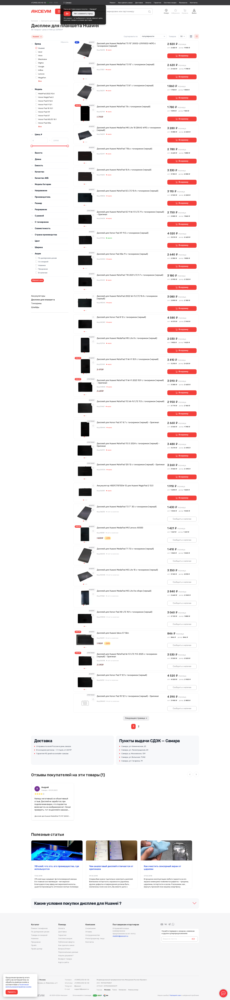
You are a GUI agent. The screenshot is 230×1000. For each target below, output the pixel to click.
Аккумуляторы (38, 296)
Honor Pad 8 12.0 (45, 101)
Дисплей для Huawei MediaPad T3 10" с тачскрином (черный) (125, 64)
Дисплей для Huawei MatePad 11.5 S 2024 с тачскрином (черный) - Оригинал (128, 444)
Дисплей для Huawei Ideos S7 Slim (113, 633)
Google (41, 66)
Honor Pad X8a (44, 123)
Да (67, 14)
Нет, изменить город (83, 14)
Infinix (40, 70)
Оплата (148, 2)
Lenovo (41, 74)
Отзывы (88, 932)
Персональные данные (68, 952)
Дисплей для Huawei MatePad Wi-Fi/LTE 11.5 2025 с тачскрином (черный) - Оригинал (127, 655)
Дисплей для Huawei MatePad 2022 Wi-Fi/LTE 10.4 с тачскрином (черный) (127, 297)
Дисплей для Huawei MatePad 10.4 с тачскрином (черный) (124, 170)
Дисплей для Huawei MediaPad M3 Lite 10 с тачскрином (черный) (127, 570)
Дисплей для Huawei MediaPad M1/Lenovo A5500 (120, 528)
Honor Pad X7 (44, 115)
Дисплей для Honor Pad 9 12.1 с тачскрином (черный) (122, 675)
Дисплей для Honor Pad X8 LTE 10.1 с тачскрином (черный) (124, 612)
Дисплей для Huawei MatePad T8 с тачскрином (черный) (123, 106)
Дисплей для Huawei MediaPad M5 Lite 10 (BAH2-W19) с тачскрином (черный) (129, 128)
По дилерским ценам (47, 258)
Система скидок (170, 2)
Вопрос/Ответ (64, 949)
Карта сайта (63, 962)
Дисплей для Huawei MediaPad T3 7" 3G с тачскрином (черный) (127, 506)
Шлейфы (35, 307)
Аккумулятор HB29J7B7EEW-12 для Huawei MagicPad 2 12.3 (125, 485)
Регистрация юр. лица (94, 938)
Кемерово (122, 990)
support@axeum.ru (81, 989)
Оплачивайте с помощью (82, 995)
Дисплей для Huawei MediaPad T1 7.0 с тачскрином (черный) (125, 549)
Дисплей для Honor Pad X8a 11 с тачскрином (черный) (122, 254)
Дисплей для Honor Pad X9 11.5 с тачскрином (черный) (122, 233)
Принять (12, 992)
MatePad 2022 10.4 (46, 93)
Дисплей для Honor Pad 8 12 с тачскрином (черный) (121, 317)
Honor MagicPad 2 (46, 97)
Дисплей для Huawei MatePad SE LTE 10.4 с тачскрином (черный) (127, 191)
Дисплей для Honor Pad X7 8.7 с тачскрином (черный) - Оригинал (128, 422)
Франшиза (183, 2)
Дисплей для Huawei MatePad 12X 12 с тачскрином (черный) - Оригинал (131, 464)
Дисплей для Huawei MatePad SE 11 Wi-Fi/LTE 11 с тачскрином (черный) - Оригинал (130, 213)
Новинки (42, 265)
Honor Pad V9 (44, 112)
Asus (40, 55)
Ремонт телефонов (39, 928)
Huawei (41, 48)
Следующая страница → (136, 718)
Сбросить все (37, 280)
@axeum (77, 986)
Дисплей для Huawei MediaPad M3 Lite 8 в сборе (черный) (124, 591)
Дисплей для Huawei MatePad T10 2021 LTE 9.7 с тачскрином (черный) (130, 275)
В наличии (42, 273)
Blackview (42, 59)
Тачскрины (36, 303)
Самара (68, 2)
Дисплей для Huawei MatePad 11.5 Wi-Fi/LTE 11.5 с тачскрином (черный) (130, 401)
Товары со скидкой (39, 935)
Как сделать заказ (125, 2)
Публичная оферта (66, 942)
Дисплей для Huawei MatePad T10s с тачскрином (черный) (124, 149)
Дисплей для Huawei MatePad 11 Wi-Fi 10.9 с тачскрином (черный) (127, 359)
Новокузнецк (133, 990)
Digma (41, 63)
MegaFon (42, 77)
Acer (40, 52)
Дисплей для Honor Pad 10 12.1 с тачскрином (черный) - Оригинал (128, 696)
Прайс (33, 945)
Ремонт (113, 2)
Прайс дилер (36, 949)
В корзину (183, 56)
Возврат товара (65, 959)
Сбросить (64, 42)
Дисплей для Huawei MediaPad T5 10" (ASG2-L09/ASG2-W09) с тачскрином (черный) (126, 44)
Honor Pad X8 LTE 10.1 (47, 119)
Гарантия (157, 2)
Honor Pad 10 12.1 (45, 108)
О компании (90, 928)
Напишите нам (175, 995)
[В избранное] (93, 46)
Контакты (194, 2)
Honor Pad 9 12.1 (45, 104)
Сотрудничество (92, 935)
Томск (114, 990)
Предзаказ (43, 269)
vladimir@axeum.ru (120, 936)
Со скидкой (43, 262)
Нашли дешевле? (65, 956)
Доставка (139, 2)
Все (40, 81)
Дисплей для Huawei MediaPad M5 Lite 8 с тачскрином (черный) (127, 338)
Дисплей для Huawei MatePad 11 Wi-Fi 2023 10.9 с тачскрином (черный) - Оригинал (130, 381)
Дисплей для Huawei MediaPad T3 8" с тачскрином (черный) (125, 85)
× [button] (41, 37)
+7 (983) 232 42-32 (38, 2)
